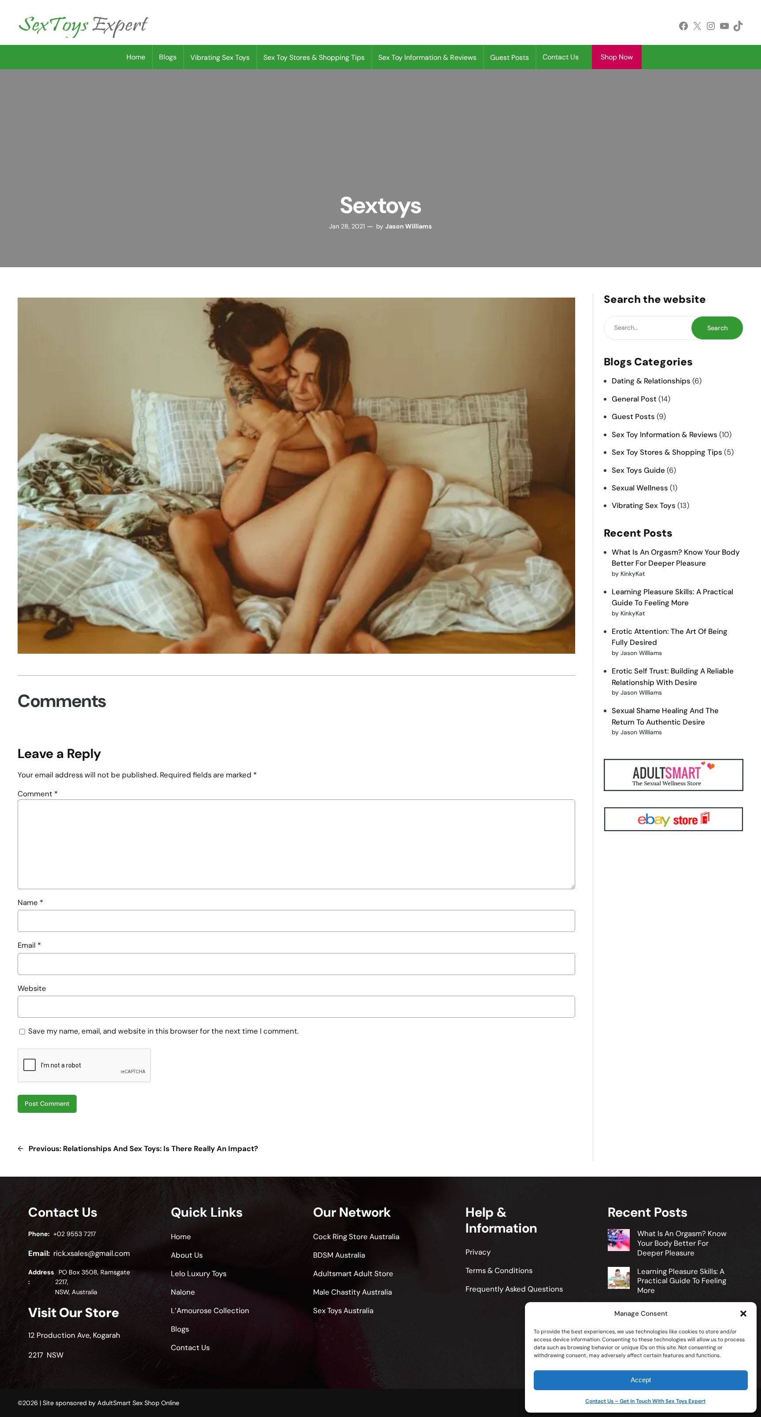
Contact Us (561, 57)
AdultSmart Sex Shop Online (138, 1403)
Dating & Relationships (651, 381)
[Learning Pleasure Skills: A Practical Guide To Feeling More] (619, 1279)
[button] (743, 1313)
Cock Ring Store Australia (356, 1236)
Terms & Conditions (498, 1270)
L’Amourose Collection (210, 1310)
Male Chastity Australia (352, 1292)
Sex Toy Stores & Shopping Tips (667, 452)
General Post (634, 399)
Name (30, 902)
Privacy (478, 1252)
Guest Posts (633, 416)
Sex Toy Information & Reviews (664, 434)
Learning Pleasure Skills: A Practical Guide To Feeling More (681, 1281)
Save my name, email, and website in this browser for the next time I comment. (163, 1031)
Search (717, 328)
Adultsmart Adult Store (353, 1273)
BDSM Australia (339, 1255)
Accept (641, 1380)
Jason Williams (408, 226)
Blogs (168, 57)
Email (29, 945)
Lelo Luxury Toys (198, 1273)
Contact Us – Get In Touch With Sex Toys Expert (645, 1401)
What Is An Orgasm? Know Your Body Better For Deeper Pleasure (682, 1243)
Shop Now (617, 57)
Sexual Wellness (640, 488)
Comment (38, 794)
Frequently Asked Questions (514, 1289)
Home (135, 57)
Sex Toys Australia (343, 1310)
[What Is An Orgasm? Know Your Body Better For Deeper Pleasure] (619, 1241)
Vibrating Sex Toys (644, 505)
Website (32, 988)
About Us (187, 1255)
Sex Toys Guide (638, 470)
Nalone (183, 1292)
